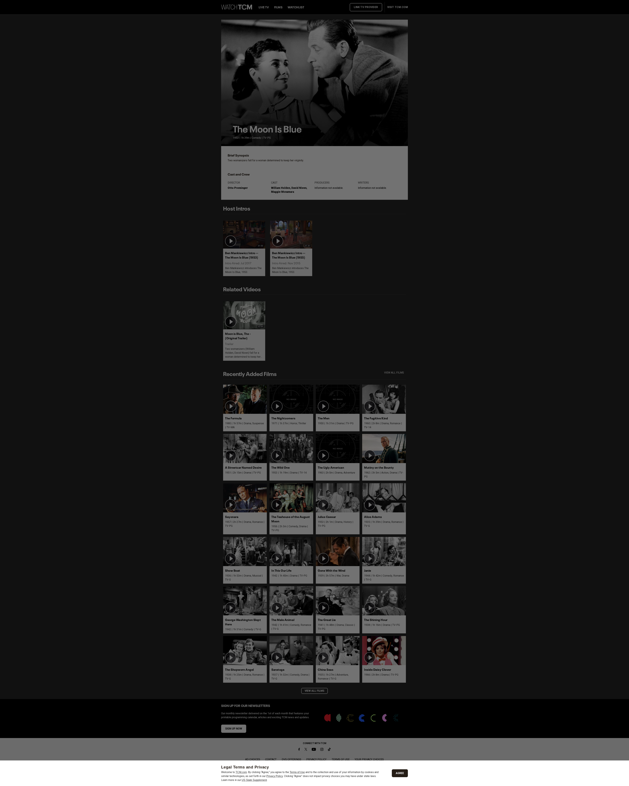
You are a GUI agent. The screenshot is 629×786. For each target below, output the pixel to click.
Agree (400, 773)
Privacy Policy (274, 776)
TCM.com (241, 772)
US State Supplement (254, 780)
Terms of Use (297, 772)
